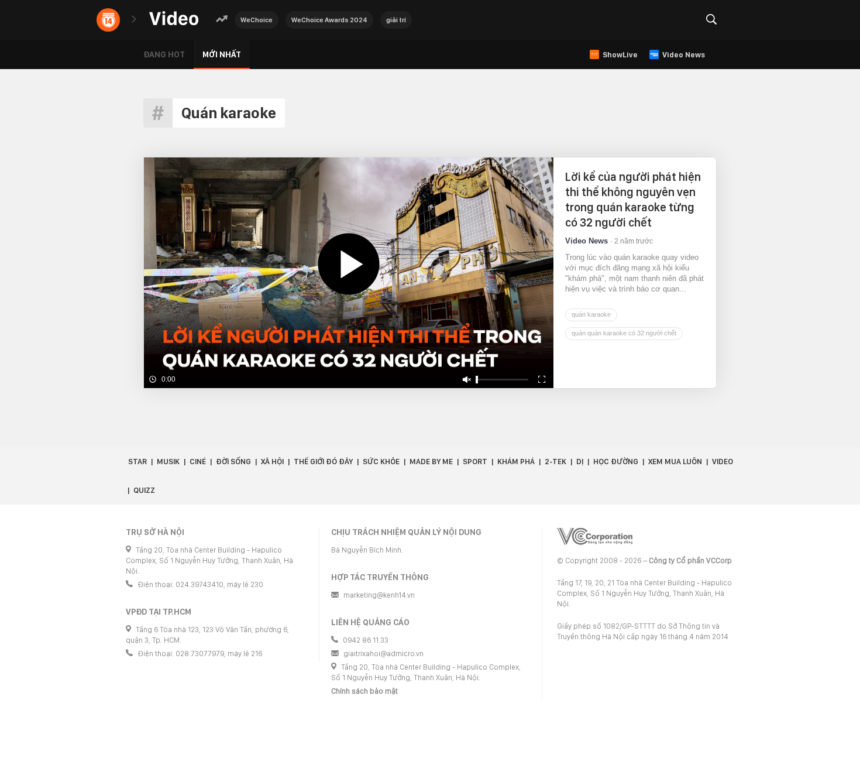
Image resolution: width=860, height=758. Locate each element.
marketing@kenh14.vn (379, 595)
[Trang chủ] (173, 19)
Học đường (615, 461)
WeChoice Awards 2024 (329, 20)
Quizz (144, 490)
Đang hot (164, 54)
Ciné (198, 461)
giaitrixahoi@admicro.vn (383, 653)
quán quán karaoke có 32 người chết (624, 333)
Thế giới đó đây (323, 461)
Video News (586, 240)
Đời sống (233, 461)
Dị (579, 461)
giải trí (396, 20)
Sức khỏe (381, 461)
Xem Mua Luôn (675, 461)
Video (722, 461)
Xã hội (272, 461)
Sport (475, 461)
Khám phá (516, 461)
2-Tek (555, 461)
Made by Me (431, 461)
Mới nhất (221, 54)
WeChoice (256, 20)
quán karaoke (591, 314)
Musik (168, 461)
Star (137, 461)
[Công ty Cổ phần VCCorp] (594, 536)
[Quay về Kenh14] (108, 20)
